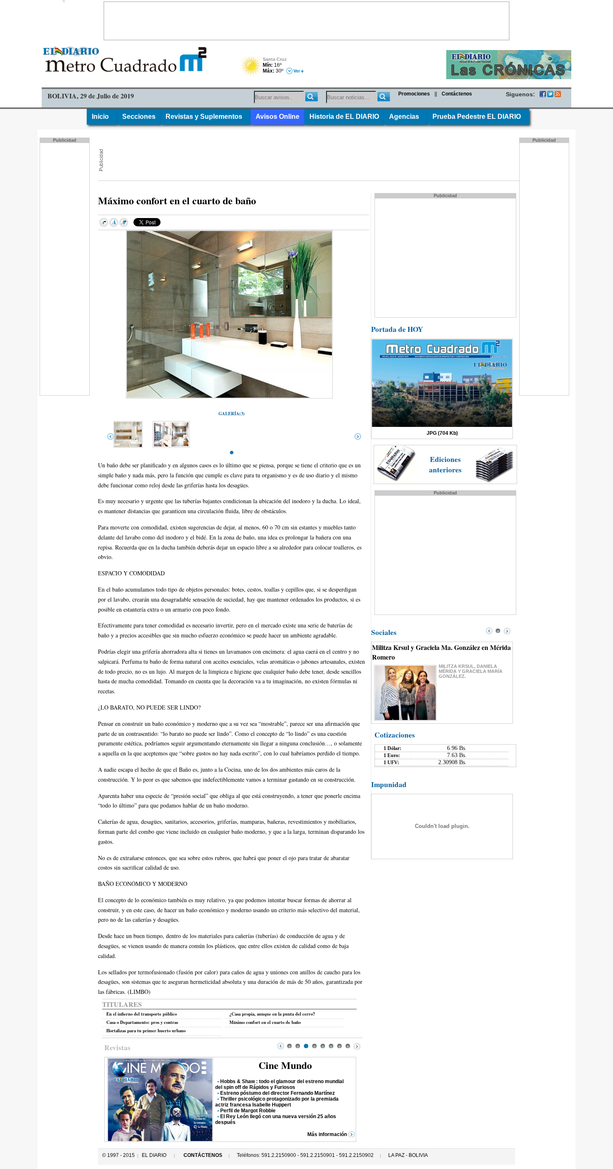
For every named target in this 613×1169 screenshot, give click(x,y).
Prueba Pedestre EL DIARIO (478, 116)
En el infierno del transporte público (141, 1014)
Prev (280, 1046)
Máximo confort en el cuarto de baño (265, 1022)
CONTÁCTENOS (202, 1155)
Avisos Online (277, 116)
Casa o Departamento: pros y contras (142, 1022)
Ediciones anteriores (445, 464)
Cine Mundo (285, 1065)
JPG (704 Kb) (442, 433)
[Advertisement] (306, 21)
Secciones (139, 116)
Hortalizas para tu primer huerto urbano (146, 1030)
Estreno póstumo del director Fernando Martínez (277, 1093)
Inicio (102, 116)
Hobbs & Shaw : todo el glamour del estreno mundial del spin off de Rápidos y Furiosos (279, 1084)
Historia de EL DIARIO (344, 116)
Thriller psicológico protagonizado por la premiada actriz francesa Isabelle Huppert (277, 1102)
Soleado (251, 67)
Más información (327, 1134)
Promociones (414, 94)
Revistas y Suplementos (206, 116)
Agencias (405, 116)
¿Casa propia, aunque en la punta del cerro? (272, 1014)
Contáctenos (457, 94)
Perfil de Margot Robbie (248, 1111)
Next (357, 1046)
